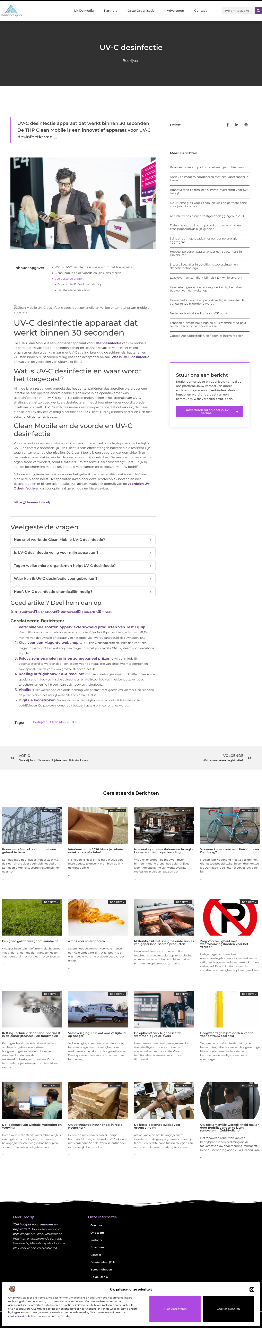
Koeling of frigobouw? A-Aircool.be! (51, 674)
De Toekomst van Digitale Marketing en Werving (32, 1126)
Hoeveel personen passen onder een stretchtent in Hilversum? (206, 253)
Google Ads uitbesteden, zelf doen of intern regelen (206, 336)
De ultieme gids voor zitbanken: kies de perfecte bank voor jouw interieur (208, 204)
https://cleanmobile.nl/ (32, 502)
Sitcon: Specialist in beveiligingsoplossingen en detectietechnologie (204, 266)
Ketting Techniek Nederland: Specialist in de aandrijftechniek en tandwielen (31, 1034)
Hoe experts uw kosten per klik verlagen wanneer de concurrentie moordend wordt (207, 301)
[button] (252, 1289)
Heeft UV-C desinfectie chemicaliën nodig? (83, 592)
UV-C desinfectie (107, 343)
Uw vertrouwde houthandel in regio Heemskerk (95, 1126)
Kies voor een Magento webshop (49, 643)
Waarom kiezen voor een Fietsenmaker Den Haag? (229, 851)
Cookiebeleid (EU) (102, 1262)
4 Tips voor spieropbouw (86, 941)
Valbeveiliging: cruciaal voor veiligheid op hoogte (97, 1034)
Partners (110, 10)
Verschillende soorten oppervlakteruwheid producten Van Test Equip (82, 627)
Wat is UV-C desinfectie (130, 357)
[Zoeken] (258, 10)
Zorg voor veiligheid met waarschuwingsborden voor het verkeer (224, 944)
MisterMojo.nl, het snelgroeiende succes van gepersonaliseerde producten (164, 942)
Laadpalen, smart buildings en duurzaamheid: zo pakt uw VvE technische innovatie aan (208, 324)
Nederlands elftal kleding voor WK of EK (198, 313)
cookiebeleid (16, 1316)
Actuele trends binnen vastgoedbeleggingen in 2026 (207, 216)
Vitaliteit (26, 690)
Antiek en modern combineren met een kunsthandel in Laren (209, 178)
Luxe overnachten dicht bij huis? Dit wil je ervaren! (206, 277)
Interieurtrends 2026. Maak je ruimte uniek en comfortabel (95, 851)
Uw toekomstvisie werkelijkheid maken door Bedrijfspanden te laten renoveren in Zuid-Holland (230, 1127)
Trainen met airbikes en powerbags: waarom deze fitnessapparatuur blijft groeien (205, 227)
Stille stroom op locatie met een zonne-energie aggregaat (203, 240)
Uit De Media (84, 10)
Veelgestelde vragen (69, 278)
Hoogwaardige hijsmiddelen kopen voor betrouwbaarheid (226, 1034)
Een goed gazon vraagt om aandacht (30, 941)
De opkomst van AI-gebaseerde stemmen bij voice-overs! (158, 1034)
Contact (200, 10)
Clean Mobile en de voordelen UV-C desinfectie (88, 273)
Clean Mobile (59, 722)
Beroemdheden (101, 1269)
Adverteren (175, 10)
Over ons (96, 1225)
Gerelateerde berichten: (74, 290)
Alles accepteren (175, 1308)
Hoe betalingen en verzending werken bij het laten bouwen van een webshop (206, 289)
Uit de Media (99, 1276)
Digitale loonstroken (37, 700)
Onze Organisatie (141, 10)
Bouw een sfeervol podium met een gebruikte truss (207, 167)
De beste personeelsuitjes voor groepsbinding (157, 1126)
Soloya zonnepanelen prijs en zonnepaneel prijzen (65, 658)
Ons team (97, 1232)
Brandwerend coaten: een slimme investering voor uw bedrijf (208, 191)
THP (74, 722)
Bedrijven (131, 61)
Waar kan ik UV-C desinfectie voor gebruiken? (83, 578)
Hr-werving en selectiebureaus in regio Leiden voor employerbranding (163, 851)
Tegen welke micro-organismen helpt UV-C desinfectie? (83, 566)
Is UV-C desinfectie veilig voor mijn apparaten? (83, 552)
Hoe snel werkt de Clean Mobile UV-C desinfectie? (83, 540)
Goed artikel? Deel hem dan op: (80, 284)
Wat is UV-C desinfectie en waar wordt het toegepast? (93, 267)
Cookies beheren (228, 1308)
